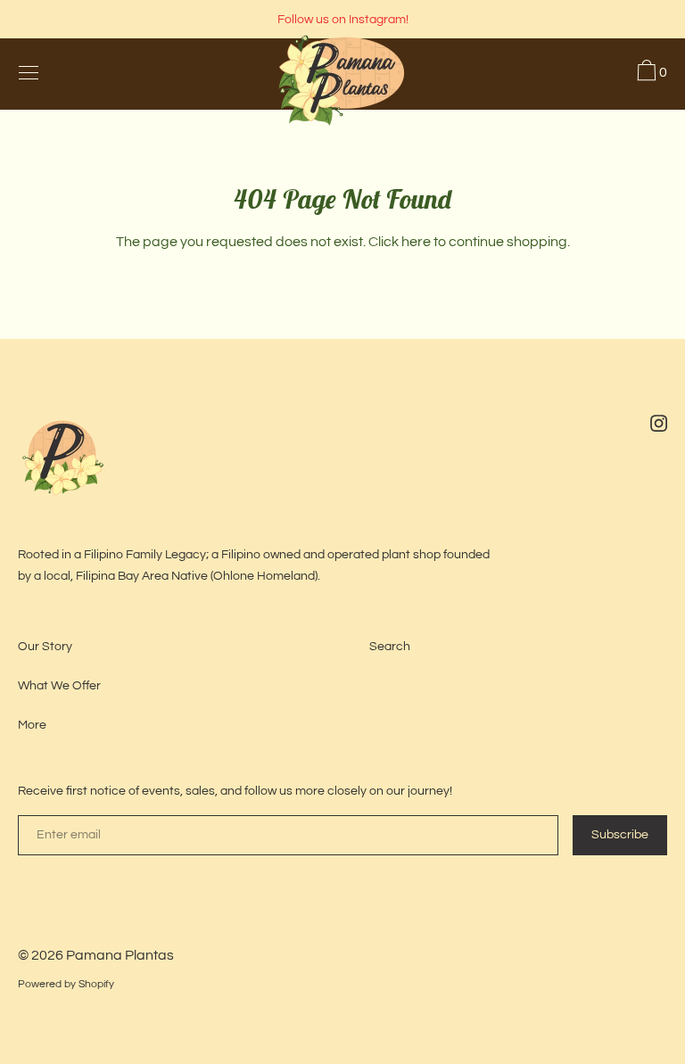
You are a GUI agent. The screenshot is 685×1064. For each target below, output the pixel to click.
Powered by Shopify (66, 984)
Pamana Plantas (120, 955)
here (416, 242)
